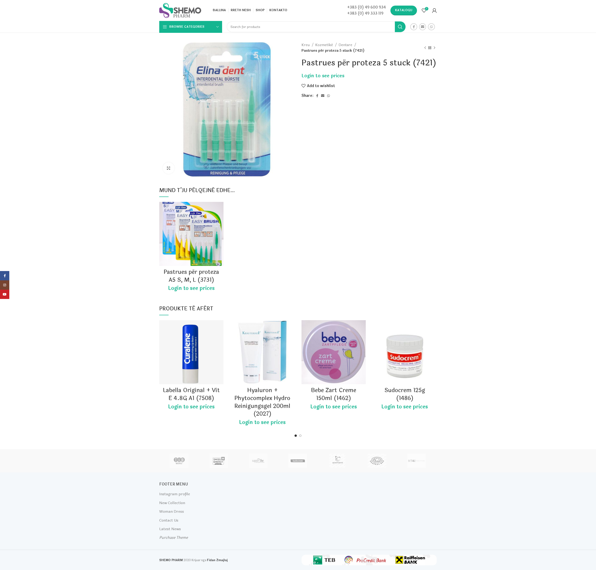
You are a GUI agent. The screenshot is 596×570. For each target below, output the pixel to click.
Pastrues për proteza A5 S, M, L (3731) (191, 276)
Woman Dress (171, 511)
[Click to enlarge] (168, 168)
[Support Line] (258, 460)
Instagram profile (174, 494)
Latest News (170, 529)
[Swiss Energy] (218, 460)
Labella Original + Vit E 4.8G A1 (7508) (191, 394)
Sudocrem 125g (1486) (404, 394)
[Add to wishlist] (220, 209)
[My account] (434, 10)
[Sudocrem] (298, 460)
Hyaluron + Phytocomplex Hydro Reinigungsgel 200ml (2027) (262, 402)
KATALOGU (403, 10)
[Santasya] (337, 460)
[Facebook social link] (413, 26)
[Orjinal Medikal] (377, 460)
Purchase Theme (173, 537)
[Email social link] (422, 26)
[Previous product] (425, 47)
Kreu (306, 45)
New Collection (172, 503)
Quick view (220, 220)
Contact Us (168, 520)
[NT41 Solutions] (416, 460)
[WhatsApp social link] (431, 26)
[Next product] (434, 47)
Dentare (346, 45)
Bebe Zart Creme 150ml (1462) (333, 394)
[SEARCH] (400, 26)
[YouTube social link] (4, 294)
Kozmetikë (324, 45)
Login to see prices (322, 75)
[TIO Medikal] (179, 460)
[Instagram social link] (4, 285)
